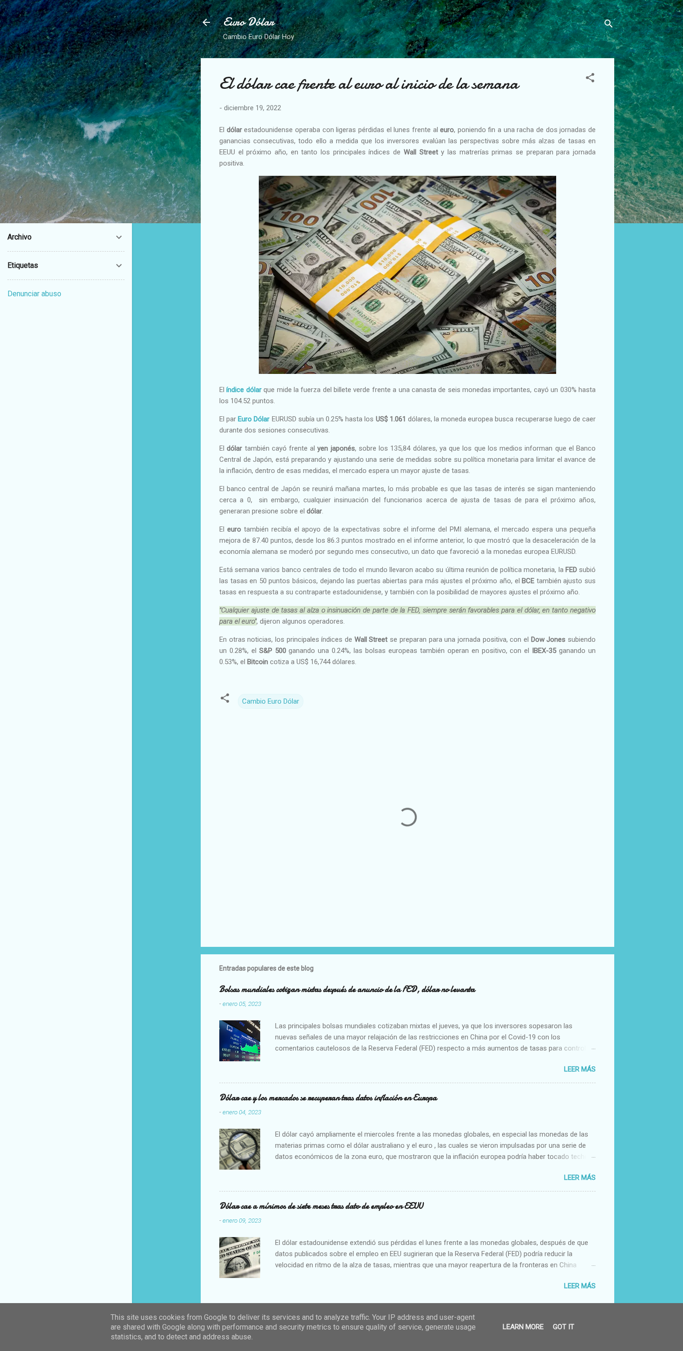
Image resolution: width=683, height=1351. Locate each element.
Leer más (580, 1069)
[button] (590, 79)
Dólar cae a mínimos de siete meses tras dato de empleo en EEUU (321, 1206)
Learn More (523, 1327)
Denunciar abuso (34, 293)
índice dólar (243, 390)
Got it (563, 1327)
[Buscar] (608, 25)
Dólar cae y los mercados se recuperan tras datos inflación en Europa (328, 1098)
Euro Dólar (248, 22)
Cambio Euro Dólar (270, 701)
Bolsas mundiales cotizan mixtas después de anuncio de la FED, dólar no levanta (347, 989)
